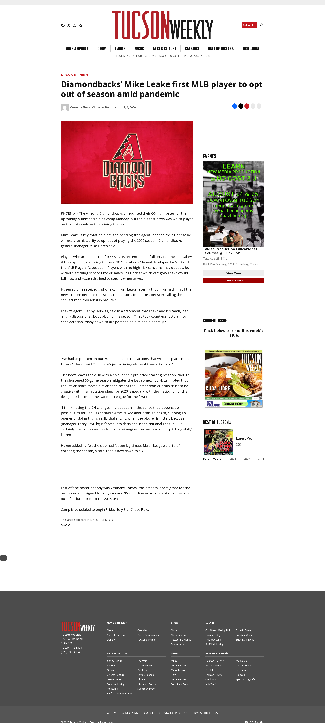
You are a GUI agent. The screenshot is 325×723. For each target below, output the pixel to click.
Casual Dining (243, 665)
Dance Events (145, 665)
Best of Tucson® (214, 661)
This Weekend (213, 639)
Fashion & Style (214, 674)
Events (120, 48)
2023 (233, 459)
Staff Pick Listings (215, 644)
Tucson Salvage (146, 639)
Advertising (130, 713)
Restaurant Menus (181, 639)
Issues (163, 55)
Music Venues (178, 679)
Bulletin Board (244, 630)
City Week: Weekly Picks (218, 630)
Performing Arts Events (119, 693)
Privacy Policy (151, 713)
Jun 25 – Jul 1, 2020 (102, 520)
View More (233, 273)
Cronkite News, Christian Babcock (93, 107)
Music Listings (178, 670)
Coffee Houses (145, 674)
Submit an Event (234, 280)
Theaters (142, 661)
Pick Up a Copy (193, 55)
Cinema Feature (115, 674)
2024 (239, 444)
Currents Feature (116, 635)
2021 (261, 459)
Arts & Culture (164, 48)
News (110, 630)
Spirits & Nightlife (245, 679)
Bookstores (143, 670)
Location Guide (244, 635)
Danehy (111, 639)
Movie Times (114, 679)
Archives (150, 55)
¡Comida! (240, 674)
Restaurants (177, 644)
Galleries (111, 670)
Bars (173, 674)
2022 (247, 459)
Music (139, 48)
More (139, 55)
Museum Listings (116, 684)
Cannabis (192, 48)
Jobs (207, 55)
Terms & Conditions (204, 713)
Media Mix (241, 661)
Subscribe (249, 25)
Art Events (112, 665)
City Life (209, 670)
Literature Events (146, 684)
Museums (112, 688)
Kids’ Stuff (210, 684)
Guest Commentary (148, 635)
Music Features (179, 665)
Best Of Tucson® (221, 48)
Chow (102, 48)
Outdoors (210, 679)
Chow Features (179, 635)
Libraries (142, 679)
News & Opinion (77, 48)
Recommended (124, 55)
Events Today (212, 635)
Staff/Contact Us (175, 713)
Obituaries (251, 48)
